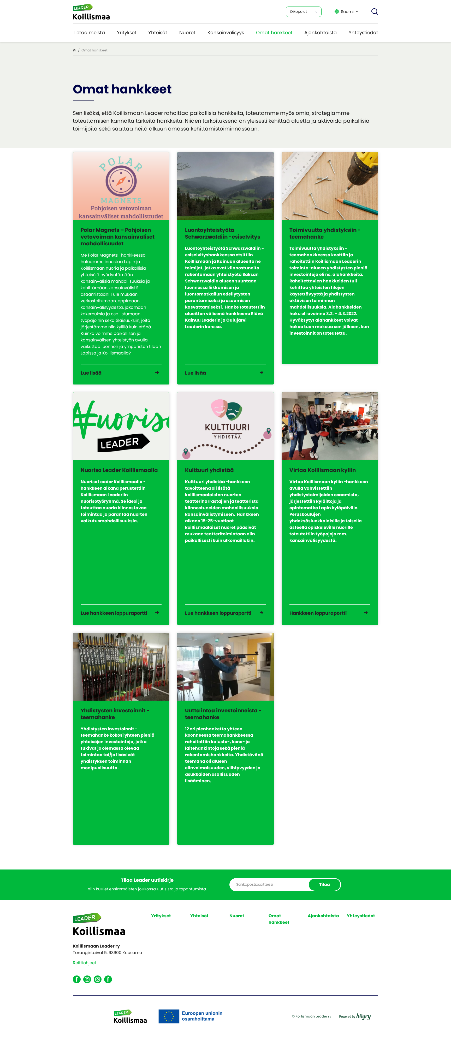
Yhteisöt (157, 32)
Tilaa (324, 885)
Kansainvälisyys (225, 32)
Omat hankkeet (274, 32)
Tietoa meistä (89, 32)
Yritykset (127, 32)
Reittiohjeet (84, 963)
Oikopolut (298, 11)
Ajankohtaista (320, 32)
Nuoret (187, 32)
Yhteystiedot (363, 32)
